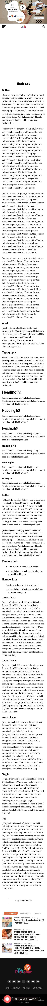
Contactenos (37, 988)
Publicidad (26, 988)
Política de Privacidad (12, 988)
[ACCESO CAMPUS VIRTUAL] (23, 23)
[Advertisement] (23, 56)
